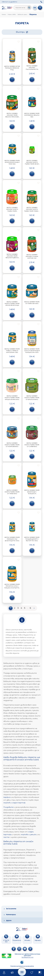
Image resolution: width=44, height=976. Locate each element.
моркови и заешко (29, 834)
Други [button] (8, 920)
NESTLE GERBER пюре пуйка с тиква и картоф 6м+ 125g (12, 350)
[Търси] (29, 8)
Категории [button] (11, 914)
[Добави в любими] (18, 41)
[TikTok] (30, 949)
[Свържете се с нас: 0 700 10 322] (41, 2)
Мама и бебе (12, 14)
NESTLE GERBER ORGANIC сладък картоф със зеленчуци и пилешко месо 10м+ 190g (32, 259)
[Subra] (7, 7)
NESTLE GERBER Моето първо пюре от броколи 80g (31, 397)
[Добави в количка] (12, 79)
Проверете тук (27, 957)
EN (35, 7)
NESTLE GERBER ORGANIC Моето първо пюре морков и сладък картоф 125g (12, 211)
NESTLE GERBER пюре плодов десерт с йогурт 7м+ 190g (32, 538)
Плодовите (8, 807)
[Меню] (40, 7)
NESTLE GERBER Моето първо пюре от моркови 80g (12, 444)
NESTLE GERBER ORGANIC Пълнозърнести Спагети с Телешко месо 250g (32, 69)
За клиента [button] (11, 909)
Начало (4, 14)
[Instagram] (19, 949)
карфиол (7, 797)
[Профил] (4, 972)
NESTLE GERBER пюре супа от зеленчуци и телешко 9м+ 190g (32, 350)
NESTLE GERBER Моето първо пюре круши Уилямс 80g (12, 397)
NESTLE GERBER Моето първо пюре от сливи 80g (31, 444)
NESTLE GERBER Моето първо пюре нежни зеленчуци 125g (12, 304)
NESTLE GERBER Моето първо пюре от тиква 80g (12, 491)
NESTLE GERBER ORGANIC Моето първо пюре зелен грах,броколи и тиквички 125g (32, 164)
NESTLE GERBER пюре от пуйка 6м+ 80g (32, 302)
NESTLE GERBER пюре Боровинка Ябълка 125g (32, 115)
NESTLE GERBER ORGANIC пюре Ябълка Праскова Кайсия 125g (12, 116)
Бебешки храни (22, 14)
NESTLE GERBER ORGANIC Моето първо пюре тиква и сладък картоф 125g (32, 210)
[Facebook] (14, 949)
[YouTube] (25, 949)
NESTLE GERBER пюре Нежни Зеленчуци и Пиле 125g (12, 162)
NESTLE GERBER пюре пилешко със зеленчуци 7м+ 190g (12, 538)
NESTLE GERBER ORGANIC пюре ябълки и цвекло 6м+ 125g (12, 256)
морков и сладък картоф (14, 803)
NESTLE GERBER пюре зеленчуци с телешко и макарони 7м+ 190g (32, 492)
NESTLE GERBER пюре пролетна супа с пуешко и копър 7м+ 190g (12, 586)
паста (6, 837)
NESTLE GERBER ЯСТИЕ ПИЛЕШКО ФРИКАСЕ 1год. (12, 67)
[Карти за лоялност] (12, 972)
